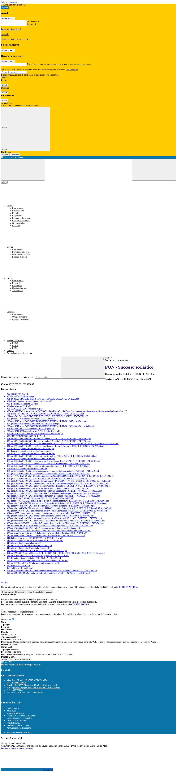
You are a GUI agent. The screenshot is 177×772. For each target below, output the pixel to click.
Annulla (5, 155)
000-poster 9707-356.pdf (17, 394)
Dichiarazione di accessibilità (19, 718)
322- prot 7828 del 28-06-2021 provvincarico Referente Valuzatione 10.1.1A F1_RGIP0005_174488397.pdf (54, 491)
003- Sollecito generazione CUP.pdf (22, 404)
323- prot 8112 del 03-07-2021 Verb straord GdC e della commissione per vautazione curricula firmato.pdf (53, 493)
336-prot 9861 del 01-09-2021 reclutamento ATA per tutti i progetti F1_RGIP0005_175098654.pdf (50, 525)
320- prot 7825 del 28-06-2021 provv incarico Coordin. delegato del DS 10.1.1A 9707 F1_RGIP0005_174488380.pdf (58, 486)
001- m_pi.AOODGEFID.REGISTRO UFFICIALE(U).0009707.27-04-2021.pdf (43, 399)
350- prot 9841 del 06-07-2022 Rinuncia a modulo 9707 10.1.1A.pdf (37, 550)
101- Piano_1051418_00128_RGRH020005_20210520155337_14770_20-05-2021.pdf (45, 414)
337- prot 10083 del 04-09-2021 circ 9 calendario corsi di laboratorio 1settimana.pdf (43, 528)
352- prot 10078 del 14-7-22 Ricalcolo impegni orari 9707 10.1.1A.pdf (38, 555)
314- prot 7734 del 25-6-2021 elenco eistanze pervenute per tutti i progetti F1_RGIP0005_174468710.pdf (53, 471)
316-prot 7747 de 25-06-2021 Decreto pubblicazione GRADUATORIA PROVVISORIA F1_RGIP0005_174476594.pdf (60, 476)
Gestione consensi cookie (18, 725)
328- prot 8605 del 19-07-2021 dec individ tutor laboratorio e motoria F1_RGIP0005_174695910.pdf (51, 506)
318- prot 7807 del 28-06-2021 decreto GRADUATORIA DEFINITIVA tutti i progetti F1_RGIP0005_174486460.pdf (58, 481)
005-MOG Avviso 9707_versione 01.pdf (24, 409)
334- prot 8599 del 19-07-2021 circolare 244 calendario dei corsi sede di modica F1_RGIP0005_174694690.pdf (56, 521)
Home (107, 358)
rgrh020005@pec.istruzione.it (36, 687)
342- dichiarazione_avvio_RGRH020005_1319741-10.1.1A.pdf (35, 540)
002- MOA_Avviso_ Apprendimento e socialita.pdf (29, 401)
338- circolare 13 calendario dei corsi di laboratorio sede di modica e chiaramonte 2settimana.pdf (49, 530)
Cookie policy (13, 708)
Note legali (11, 710)
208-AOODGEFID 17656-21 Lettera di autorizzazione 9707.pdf (35, 433)
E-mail (30, 64)
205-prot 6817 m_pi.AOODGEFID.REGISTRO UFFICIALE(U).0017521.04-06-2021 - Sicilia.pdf (50, 426)
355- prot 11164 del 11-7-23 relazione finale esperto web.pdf (33, 563)
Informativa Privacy (15, 713)
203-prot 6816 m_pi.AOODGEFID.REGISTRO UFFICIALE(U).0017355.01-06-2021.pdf (47, 421)
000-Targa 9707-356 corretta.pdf (21, 396)
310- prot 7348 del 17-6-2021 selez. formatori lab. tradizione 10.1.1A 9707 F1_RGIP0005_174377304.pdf (53, 461)
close (4, 182)
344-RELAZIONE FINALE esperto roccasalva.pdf (29, 545)
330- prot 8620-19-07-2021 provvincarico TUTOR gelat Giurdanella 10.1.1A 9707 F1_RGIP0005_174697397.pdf (57, 511)
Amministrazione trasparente (19, 728)
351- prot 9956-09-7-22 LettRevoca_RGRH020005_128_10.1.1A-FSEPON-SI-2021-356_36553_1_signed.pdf (56, 553)
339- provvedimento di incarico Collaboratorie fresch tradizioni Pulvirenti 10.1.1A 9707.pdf (47, 533)
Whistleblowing (13, 723)
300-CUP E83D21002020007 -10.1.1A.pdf (26, 436)
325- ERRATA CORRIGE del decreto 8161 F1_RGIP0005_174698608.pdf (40, 498)
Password (31, 24)
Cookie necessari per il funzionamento (18, 612)
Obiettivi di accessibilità (17, 720)
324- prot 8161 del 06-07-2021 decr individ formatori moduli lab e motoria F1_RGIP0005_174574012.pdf (53, 496)
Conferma (15, 155)
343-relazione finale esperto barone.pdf (24, 543)
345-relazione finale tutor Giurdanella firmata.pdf (28, 548)
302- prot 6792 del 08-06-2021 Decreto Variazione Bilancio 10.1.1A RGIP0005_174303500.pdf (49, 441)
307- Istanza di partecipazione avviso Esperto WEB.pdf (31, 453)
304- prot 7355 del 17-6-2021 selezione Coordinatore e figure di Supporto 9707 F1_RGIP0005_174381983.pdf (55, 446)
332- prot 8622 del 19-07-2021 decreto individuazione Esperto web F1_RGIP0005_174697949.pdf (50, 516)
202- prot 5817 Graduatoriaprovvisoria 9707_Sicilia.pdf (31, 419)
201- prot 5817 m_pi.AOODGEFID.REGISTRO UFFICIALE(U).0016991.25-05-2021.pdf (47, 416)
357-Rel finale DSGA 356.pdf (20, 568)
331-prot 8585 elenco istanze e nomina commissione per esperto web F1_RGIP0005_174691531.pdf (51, 513)
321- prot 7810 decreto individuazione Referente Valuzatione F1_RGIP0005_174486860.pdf (47, 488)
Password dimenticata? (11, 29)
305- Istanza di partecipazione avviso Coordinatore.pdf (30, 448)
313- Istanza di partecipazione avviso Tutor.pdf (27, 468)
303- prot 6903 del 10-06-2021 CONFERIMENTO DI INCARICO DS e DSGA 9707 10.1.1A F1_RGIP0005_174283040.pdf (63, 443)
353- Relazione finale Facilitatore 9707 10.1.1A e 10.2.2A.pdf (34, 558)
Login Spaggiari (72, 70)
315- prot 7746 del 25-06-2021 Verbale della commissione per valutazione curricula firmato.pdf (48, 473)
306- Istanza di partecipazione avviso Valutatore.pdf (29, 451)
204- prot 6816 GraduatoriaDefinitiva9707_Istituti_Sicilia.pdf (33, 423)
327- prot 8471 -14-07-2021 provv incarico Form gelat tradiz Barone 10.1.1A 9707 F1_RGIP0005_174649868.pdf (57, 503)
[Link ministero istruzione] (13, 5)
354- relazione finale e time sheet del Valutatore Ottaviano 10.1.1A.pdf (37, 560)
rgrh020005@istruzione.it (35, 685)
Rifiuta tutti (23, 592)
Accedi (5, 7)
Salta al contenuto (9, 2)
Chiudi (4, 85)
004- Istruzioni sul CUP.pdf (19, 406)
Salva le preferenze (22, 660)
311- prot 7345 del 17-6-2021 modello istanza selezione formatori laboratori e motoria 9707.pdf (48, 463)
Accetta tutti (43, 592)
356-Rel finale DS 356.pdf (18, 565)
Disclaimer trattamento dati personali (17, 748)
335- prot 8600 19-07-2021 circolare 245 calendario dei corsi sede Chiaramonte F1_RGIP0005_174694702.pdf (55, 523)
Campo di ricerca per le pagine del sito (18, 377)
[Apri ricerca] (154, 170)
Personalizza (7, 592)
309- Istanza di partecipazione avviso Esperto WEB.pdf (31, 458)
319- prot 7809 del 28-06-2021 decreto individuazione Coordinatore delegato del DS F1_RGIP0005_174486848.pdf (58, 483)
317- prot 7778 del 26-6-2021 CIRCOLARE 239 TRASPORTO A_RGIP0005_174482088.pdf (49, 478)
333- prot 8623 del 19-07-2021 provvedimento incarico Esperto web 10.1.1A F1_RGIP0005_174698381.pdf (54, 518)
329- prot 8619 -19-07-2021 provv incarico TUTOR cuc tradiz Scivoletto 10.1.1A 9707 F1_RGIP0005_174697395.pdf (59, 508)
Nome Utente (33, 21)
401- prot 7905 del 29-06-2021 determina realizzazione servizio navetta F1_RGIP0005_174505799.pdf (52, 570)
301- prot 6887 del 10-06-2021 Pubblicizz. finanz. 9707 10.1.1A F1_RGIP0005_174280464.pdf (49, 438)
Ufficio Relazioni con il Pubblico (21, 715)
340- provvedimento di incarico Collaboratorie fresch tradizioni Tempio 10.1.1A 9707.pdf (46, 535)
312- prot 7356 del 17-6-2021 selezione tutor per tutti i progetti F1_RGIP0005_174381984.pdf (48, 466)
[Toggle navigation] (23, 170)
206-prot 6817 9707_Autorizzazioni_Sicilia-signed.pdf (30, 428)
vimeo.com (6, 619)
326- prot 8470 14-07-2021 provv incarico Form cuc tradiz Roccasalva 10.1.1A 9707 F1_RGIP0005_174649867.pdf (58, 501)
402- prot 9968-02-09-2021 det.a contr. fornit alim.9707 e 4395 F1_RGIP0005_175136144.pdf (48, 573)
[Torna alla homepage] (88, 157)
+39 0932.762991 (18, 682)
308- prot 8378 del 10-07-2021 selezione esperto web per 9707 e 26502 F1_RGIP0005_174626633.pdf (52, 456)
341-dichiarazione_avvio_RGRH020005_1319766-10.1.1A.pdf (35, 538)
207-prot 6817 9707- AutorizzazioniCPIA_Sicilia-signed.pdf (33, 431)
